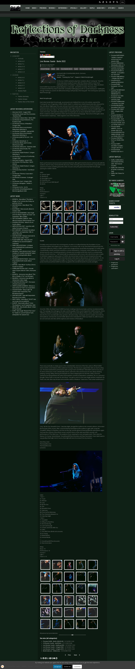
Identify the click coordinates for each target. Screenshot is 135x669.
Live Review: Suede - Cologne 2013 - (59, 649)
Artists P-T (21, 69)
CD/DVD (15, 75)
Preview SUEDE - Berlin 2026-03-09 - (58, 641)
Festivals (20, 58)
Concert (16, 56)
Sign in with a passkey (119, 252)
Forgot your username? (114, 267)
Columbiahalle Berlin (66, 69)
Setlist (53, 69)
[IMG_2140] (70, 218)
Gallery (84, 8)
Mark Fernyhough (98, 69)
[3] (70, 565)
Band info (101, 8)
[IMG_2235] (93, 577)
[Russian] (48, 55)
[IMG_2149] (46, 230)
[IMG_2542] (81, 624)
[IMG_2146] (93, 218)
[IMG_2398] (58, 601)
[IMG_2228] (70, 577)
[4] (81, 565)
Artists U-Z (21, 72)
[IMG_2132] (58, 218)
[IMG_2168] (93, 230)
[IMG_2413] (93, 601)
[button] (41, 658)
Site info (112, 8)
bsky (122, 2)
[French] (42, 55)
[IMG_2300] (58, 589)
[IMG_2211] (58, 577)
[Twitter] (106, 2)
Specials (74, 8)
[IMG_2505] (93, 612)
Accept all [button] (57, 667)
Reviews (53, 8)
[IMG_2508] (46, 624)
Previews (43, 8)
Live (58, 69)
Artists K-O (21, 66)
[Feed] (100, 2)
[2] (58, 565)
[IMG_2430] (58, 612)
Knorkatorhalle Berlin (86, 69)
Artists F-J (21, 64)
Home (27, 8)
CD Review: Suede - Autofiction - (57, 643)
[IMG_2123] (81, 206)
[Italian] (46, 55)
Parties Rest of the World (26, 102)
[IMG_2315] (70, 589)
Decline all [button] (67, 667)
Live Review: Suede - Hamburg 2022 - (59, 645)
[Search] (117, 2)
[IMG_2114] (70, 206)
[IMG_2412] (81, 601)
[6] (46, 577)
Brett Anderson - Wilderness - (57, 651)
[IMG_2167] (81, 230)
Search (121, 8)
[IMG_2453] (81, 612)
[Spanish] (50, 55)
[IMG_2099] (46, 206)
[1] (46, 565)
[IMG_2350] (93, 589)
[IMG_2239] (46, 589)
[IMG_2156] (58, 230)
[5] (93, 565)
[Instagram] (110, 2)
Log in (117, 259)
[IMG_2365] (46, 601)
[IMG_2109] (58, 206)
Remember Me (115, 245)
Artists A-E (21, 61)
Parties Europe (22, 99)
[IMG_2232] (81, 577)
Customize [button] (77, 667)
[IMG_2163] (70, 230)
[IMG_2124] (93, 206)
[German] (44, 55)
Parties (15, 94)
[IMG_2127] (46, 218)
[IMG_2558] (93, 624)
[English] (41, 55)
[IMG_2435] (70, 612)
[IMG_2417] (46, 612)
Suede (76, 69)
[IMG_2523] (58, 624)
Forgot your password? (114, 263)
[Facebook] (103, 2)
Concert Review (45, 69)
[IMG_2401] (70, 601)
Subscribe (114, 227)
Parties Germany (23, 96)
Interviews (63, 8)
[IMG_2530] (70, 624)
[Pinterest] (113, 2)
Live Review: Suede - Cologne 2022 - (59, 647)
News (35, 8)
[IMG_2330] (81, 589)
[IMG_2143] (81, 218)
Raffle (92, 8)
